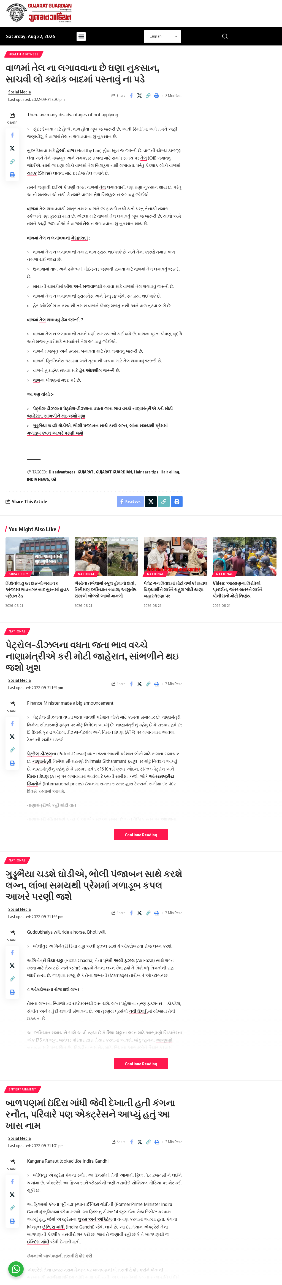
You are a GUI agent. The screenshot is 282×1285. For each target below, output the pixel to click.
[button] (81, 36)
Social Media (19, 91)
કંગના (53, 1204)
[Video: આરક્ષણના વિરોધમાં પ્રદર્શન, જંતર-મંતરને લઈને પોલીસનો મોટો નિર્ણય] (244, 556)
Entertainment (23, 1089)
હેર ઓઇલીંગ (90, 370)
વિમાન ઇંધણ (38, 776)
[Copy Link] (148, 95)
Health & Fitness (24, 54)
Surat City (18, 574)
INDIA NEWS (38, 479)
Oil (53, 479)
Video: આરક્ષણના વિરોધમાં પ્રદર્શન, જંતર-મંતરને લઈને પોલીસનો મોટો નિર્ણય (237, 589)
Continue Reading (141, 834)
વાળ (30, 208)
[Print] (157, 95)
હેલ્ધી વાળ (65, 150)
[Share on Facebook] (131, 95)
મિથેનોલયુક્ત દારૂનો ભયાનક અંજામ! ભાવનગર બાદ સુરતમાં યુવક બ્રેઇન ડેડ (37, 589)
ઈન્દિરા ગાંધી (97, 1204)
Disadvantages (62, 472)
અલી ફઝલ (124, 960)
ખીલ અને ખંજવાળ (80, 286)
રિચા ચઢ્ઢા (55, 960)
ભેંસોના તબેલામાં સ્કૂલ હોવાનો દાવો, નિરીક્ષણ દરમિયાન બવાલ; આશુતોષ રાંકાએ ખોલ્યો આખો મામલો (106, 589)
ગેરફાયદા (79, 238)
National (86, 574)
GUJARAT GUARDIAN (114, 472)
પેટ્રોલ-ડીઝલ (39, 753)
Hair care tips (146, 472)
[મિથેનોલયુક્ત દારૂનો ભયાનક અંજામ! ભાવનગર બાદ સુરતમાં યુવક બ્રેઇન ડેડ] (37, 556)
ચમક (32, 173)
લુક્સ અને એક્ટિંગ (95, 1219)
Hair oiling (170, 472)
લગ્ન (98, 975)
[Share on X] (139, 95)
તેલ (143, 158)
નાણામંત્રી (41, 761)
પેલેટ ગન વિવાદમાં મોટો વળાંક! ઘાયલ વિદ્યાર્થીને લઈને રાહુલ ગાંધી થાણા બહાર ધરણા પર (175, 589)
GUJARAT (86, 472)
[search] (225, 36)
